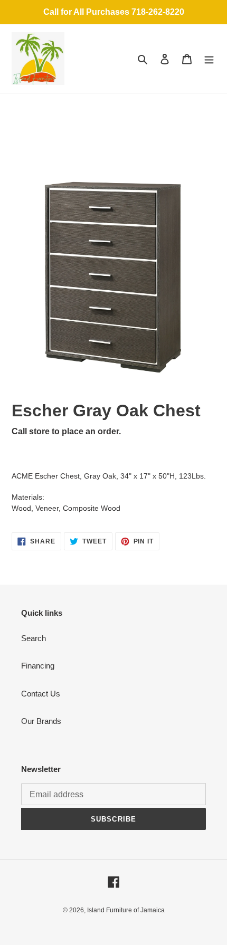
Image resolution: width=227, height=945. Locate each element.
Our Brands (41, 721)
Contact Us (40, 693)
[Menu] (209, 58)
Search (33, 638)
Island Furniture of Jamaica (126, 910)
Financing (37, 665)
